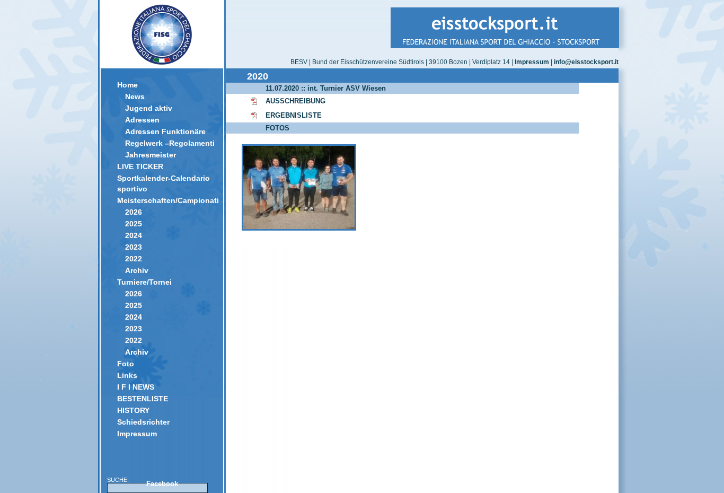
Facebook (162, 484)
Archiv (136, 270)
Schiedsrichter (143, 422)
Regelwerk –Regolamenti (170, 143)
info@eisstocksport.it (586, 62)
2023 (133, 247)
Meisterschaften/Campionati (166, 200)
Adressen (142, 120)
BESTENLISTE (142, 398)
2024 (133, 235)
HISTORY (133, 410)
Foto (125, 363)
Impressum (137, 433)
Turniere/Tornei (144, 282)
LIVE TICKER (140, 166)
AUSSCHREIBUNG (295, 101)
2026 (133, 212)
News (135, 96)
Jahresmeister (150, 155)
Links (127, 375)
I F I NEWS (135, 387)
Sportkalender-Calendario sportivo (163, 183)
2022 (133, 258)
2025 (133, 223)
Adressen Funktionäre (165, 131)
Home (127, 85)
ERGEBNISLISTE (294, 115)
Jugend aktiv (148, 108)
